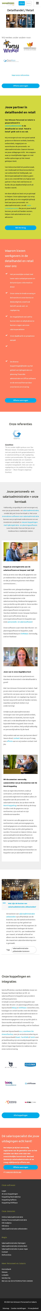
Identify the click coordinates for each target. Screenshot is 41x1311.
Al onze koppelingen (10, 1194)
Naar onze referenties (20, 75)
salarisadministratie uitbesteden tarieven (21, 949)
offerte (10, 741)
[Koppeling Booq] (11, 1084)
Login (4, 1191)
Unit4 (33, 1037)
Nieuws (5, 1272)
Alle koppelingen (21, 1115)
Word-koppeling (9, 805)
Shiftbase (22, 1008)
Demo (29, 3)
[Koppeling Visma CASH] (30, 1103)
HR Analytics (7, 1223)
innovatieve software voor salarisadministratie (20, 516)
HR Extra (5, 1226)
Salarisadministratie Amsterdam (14, 1246)
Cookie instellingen (18, 1308)
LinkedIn (5, 1275)
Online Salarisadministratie (12, 1217)
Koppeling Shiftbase (10, 1203)
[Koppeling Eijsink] (30, 1065)
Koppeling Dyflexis (9, 1200)
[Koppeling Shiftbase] (30, 1084)
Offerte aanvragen (20, 86)
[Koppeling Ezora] (11, 1103)
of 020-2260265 (27, 1281)
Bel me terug (20, 228)
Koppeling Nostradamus (11, 1197)
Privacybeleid (33, 1308)
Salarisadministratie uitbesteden (14, 1229)
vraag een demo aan (13, 1172)
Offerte (21, 3)
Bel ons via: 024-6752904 (11, 1281)
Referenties (6, 1255)
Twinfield (24, 1037)
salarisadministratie (13, 126)
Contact (5, 1252)
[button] (20, 905)
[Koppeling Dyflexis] (11, 1065)
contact (16, 738)
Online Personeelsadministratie (14, 1220)
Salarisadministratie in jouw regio (15, 1249)
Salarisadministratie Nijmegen (14, 1243)
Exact (18, 1037)
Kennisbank (6, 1269)
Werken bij (6, 1278)
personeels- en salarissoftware (20, 622)
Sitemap (6, 1308)
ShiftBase (24, 634)
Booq (14, 1008)
